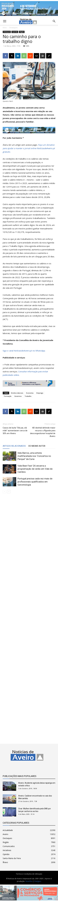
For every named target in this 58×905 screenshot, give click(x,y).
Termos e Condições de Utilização (29, 874)
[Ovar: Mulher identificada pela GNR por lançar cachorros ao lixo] (9, 811)
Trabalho (28, 396)
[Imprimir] (42, 55)
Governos (18, 396)
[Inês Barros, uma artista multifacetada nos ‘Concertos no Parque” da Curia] (9, 456)
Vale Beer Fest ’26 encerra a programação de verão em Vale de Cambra (35, 468)
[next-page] (8, 491)
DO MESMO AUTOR (36, 446)
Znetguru (37, 881)
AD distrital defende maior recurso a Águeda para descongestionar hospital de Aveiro (42, 432)
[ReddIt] (30, 55)
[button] (54, 21)
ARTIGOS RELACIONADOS (14, 446)
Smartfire (28, 881)
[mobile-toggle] (4, 21)
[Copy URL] (49, 55)
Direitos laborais (17, 393)
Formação (7, 396)
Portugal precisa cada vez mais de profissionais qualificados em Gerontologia (35, 481)
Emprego (39, 393)
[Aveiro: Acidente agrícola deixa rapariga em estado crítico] (9, 786)
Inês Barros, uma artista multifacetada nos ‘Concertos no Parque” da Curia (34, 456)
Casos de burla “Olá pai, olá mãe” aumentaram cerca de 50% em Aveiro (15, 431)
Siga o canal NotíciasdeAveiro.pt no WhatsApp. (24, 350)
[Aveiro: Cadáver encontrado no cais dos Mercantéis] (9, 799)
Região (22, 32)
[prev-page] (4, 491)
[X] (11, 55)
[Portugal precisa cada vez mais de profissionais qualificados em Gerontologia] (9, 481)
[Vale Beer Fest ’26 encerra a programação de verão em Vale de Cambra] (9, 468)
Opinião (14, 32)
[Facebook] (5, 55)
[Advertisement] (29, 616)
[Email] (36, 55)
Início (5, 27)
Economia (29, 393)
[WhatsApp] (24, 55)
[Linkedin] (18, 55)
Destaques (13, 27)
